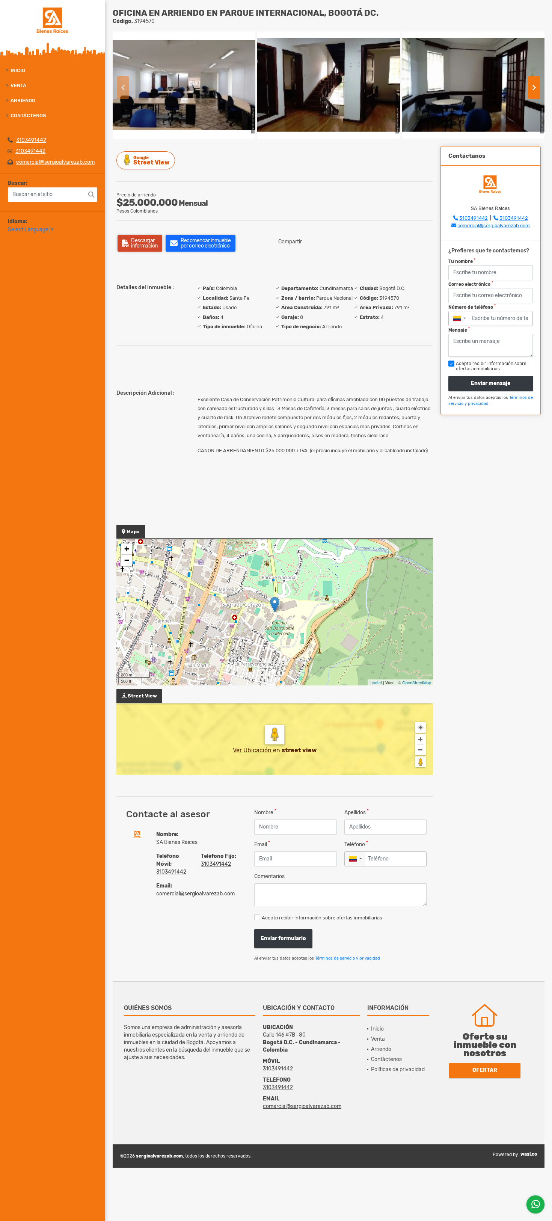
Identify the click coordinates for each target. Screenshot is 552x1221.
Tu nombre (461, 261)
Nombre (265, 812)
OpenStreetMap (416, 682)
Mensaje (459, 330)
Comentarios (269, 876)
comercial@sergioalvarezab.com (55, 162)
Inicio (18, 70)
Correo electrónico (470, 284)
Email (262, 844)
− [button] (126, 560)
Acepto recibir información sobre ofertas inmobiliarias (322, 918)
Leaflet (376, 682)
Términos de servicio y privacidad (347, 958)
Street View (151, 160)
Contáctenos (28, 115)
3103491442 (31, 140)
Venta (18, 85)
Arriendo (23, 100)
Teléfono (356, 844)
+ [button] (126, 549)
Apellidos (356, 812)
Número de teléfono (472, 307)
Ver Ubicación (253, 750)
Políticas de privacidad (398, 1069)
